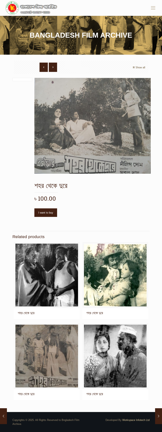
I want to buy (45, 212)
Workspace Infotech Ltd (136, 420)
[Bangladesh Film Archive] (32, 8)
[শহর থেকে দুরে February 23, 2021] (158, 416)
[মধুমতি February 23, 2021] (3, 416)
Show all (140, 67)
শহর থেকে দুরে (26, 313)
